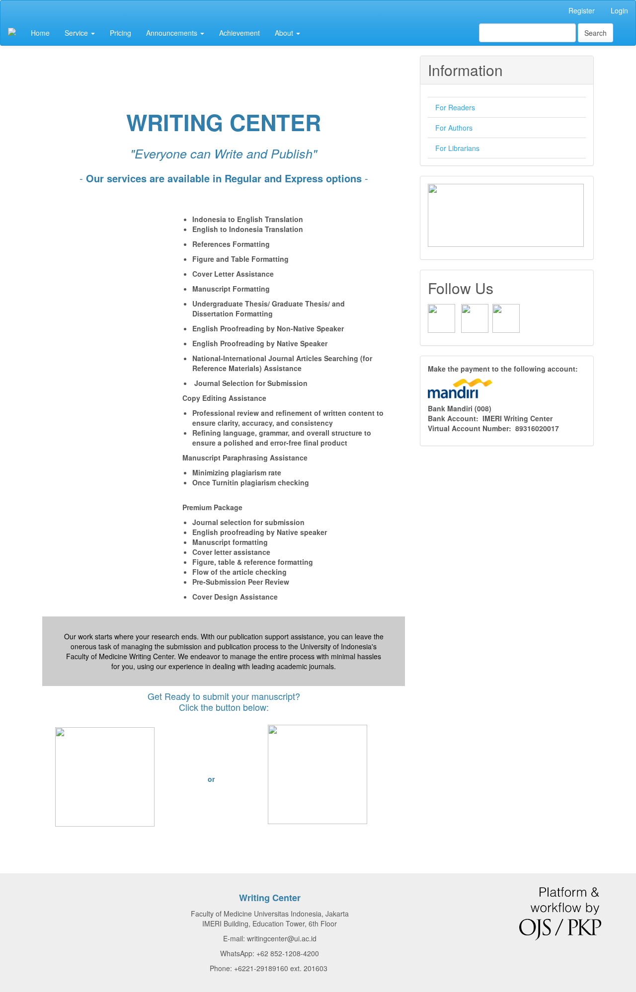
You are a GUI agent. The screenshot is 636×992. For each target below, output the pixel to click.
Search (595, 33)
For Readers (455, 107)
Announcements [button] (172, 33)
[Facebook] (441, 317)
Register (581, 10)
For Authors (454, 128)
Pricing (120, 33)
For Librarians (457, 148)
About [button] (285, 33)
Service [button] (77, 33)
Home (40, 33)
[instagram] (474, 317)
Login (619, 10)
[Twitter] (506, 317)
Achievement (239, 33)
